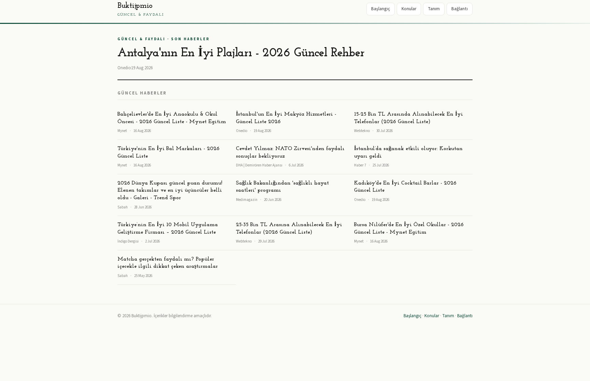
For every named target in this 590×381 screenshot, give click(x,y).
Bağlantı (459, 9)
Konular (409, 9)
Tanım (434, 9)
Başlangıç (380, 9)
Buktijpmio (140, 9)
